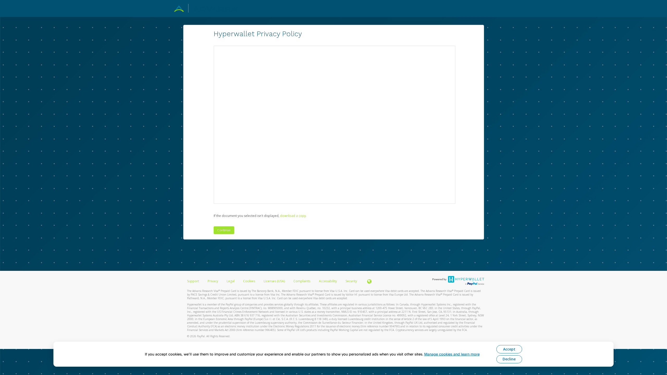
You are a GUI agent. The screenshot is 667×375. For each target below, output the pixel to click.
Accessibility (328, 281)
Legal (230, 281)
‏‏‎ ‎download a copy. (293, 216)
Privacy (213, 281)
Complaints (302, 281)
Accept (509, 349)
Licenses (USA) (275, 281)
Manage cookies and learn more (452, 354)
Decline (509, 359)
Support (193, 281)
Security (351, 281)
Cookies (249, 281)
